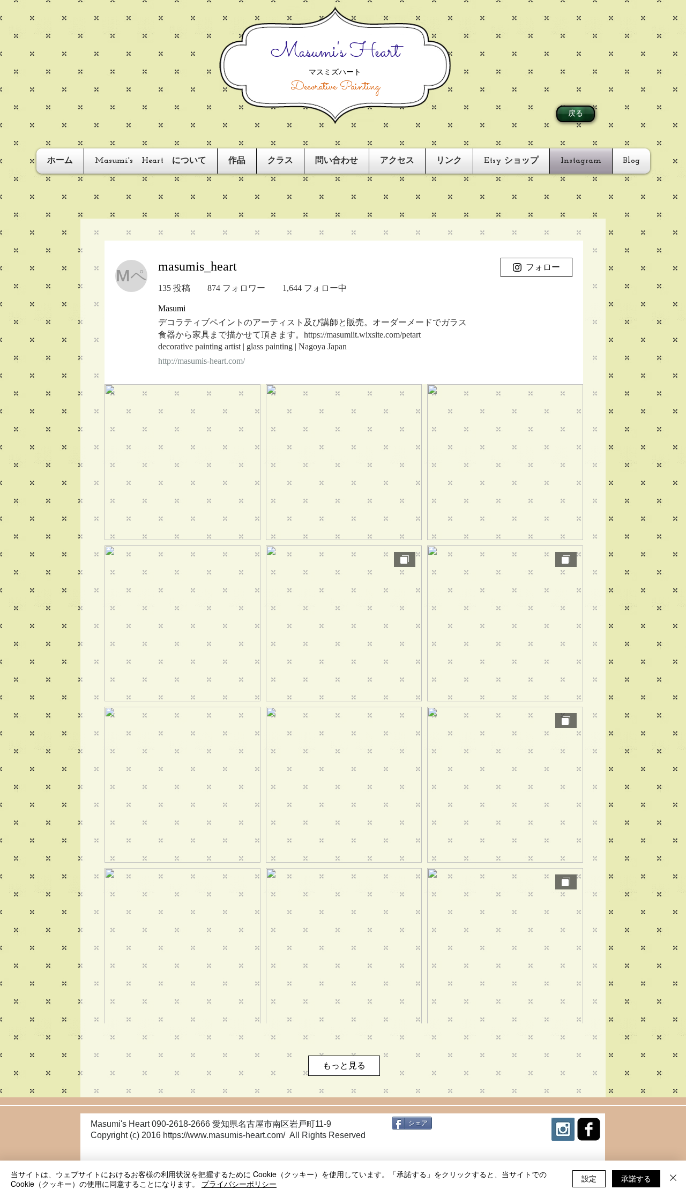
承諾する (636, 1178)
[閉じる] (673, 1178)
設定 (588, 1178)
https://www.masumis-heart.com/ (224, 1135)
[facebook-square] (588, 1129)
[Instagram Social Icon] (563, 1129)
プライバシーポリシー (239, 1183)
